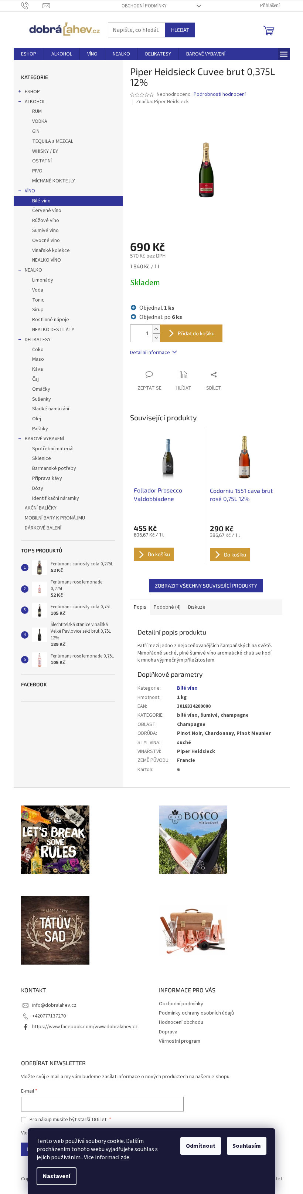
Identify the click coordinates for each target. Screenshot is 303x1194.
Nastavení (56, 1176)
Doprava (168, 1032)
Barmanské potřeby (54, 468)
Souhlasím (246, 1146)
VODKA (39, 121)
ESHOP (32, 91)
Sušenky (41, 399)
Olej (36, 419)
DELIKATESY (38, 339)
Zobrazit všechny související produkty (206, 585)
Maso (38, 359)
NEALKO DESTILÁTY (53, 329)
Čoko (38, 349)
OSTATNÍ (42, 161)
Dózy (37, 488)
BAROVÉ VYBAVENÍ (44, 439)
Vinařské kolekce (51, 250)
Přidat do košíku (196, 333)
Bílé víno (41, 201)
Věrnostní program (179, 1041)
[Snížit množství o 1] (156, 337)
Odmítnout (200, 1146)
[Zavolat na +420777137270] (32, 5)
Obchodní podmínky (144, 6)
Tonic (38, 300)
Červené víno (46, 210)
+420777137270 (49, 1016)
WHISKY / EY (45, 151)
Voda (37, 290)
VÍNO (30, 191)
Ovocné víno (46, 240)
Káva (37, 369)
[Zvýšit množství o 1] (156, 329)
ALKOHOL (35, 101)
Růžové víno (45, 220)
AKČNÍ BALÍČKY (41, 508)
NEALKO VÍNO (46, 260)
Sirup (38, 309)
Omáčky (41, 389)
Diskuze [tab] (196, 607)
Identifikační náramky (55, 498)
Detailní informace (150, 352)
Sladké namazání (50, 409)
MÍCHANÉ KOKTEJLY (53, 181)
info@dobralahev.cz (54, 1005)
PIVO (37, 171)
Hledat (180, 30)
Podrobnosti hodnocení (220, 94)
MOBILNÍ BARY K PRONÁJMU (55, 518)
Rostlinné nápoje (50, 319)
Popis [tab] (140, 607)
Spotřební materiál (53, 449)
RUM (37, 111)
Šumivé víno (45, 230)
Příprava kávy (47, 478)
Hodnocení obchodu (181, 1022)
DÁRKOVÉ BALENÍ (43, 528)
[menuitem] (29, 54)
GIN (36, 131)
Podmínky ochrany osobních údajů (196, 1013)
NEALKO (33, 270)
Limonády (42, 280)
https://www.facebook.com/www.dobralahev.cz (85, 1026)
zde (124, 1157)
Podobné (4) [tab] (167, 607)
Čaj (35, 379)
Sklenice (41, 458)
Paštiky (40, 429)
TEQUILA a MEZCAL (52, 141)
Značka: (162, 101)
